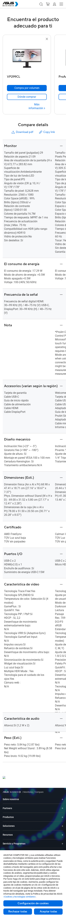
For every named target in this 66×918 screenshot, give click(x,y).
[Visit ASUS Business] (12, 792)
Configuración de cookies (33, 903)
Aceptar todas (48, 911)
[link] (27, 97)
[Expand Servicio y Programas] (62, 843)
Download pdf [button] (24, 132)
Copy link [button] (49, 132)
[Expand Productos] (62, 817)
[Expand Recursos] (62, 834)
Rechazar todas (17, 911)
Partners (7, 808)
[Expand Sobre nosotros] (62, 799)
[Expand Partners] (62, 808)
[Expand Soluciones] (62, 826)
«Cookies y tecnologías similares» (19, 896)
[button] (41, 4)
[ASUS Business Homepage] (10, 4)
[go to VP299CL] (26, 57)
